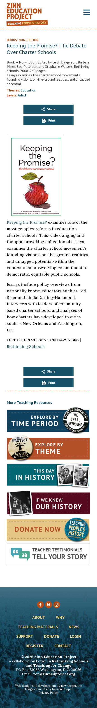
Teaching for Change (52, 665)
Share (51, 109)
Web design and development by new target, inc (48, 686)
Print (51, 120)
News (74, 627)
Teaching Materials (38, 627)
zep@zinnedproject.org (54, 674)
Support (24, 636)
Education (28, 90)
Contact (62, 646)
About (38, 617)
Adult (22, 95)
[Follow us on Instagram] (56, 604)
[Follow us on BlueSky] (48, 604)
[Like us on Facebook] (40, 604)
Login (75, 636)
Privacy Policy (48, 693)
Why (60, 617)
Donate (51, 636)
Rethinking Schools (26, 346)
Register (35, 646)
